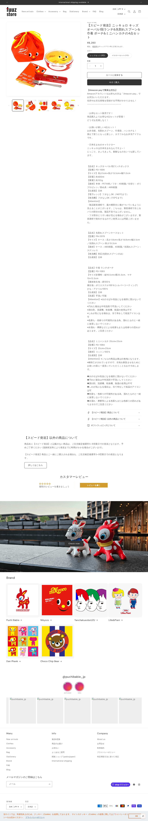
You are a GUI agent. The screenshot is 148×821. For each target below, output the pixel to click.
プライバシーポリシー (106, 752)
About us (101, 739)
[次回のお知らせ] (141, 2)
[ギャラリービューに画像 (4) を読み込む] (56, 105)
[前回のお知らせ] (7, 2)
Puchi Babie (74, 530)
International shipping (62, 761)
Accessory (11, 748)
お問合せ (100, 743)
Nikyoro (44, 620)
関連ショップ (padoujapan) (64, 757)
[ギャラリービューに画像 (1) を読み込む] (18, 105)
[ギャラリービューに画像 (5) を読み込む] (69, 105)
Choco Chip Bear (49, 661)
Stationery (11, 757)
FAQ (8, 765)
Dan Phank (12, 661)
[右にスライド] (78, 105)
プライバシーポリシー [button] (35, 817)
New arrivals (12, 739)
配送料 (94, 46)
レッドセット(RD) (97, 55)
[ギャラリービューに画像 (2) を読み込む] (31, 105)
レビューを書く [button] (94, 485)
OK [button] (136, 816)
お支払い (55, 748)
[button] (41, 11)
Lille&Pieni (114, 620)
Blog (8, 770)
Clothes (9, 743)
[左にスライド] (8, 105)
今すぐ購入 (114, 82)
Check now (74, 543)
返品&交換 (56, 739)
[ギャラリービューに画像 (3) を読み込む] (43, 105)
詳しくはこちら (35, 465)
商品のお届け (57, 743)
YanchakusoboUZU (84, 620)
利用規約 (100, 748)
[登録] (49, 784)
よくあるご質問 (58, 752)
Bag (8, 752)
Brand (9, 761)
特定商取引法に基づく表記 (108, 757)
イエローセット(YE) (121, 56)
